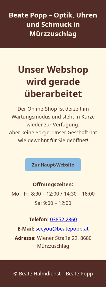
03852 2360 (63, 219)
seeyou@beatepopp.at (62, 228)
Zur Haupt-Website (53, 165)
